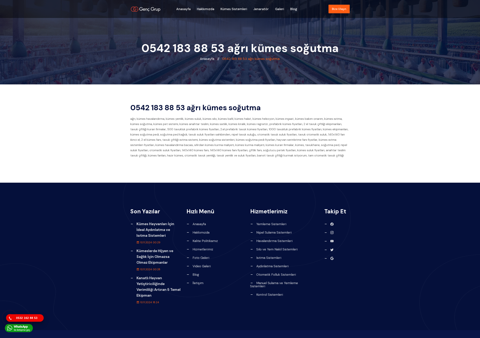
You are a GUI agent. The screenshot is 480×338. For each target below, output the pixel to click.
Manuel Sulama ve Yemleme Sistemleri (274, 284)
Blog (293, 9)
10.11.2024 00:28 (150, 269)
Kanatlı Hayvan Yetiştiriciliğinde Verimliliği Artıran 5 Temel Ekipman (158, 287)
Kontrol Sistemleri (269, 294)
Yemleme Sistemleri (271, 224)
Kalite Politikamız (205, 241)
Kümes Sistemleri (233, 9)
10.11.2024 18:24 (149, 302)
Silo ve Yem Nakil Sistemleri (277, 249)
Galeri (279, 9)
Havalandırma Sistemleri (274, 241)
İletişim (198, 283)
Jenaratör (261, 9)
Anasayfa (183, 9)
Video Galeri (202, 266)
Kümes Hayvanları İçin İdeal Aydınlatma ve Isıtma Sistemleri (155, 230)
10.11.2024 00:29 (150, 242)
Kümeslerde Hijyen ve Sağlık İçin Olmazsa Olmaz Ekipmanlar (154, 257)
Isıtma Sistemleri (268, 257)
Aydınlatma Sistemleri (272, 266)
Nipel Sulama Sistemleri (274, 232)
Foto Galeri (201, 257)
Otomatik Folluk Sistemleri (276, 274)
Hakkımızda (205, 9)
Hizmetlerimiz (203, 249)
